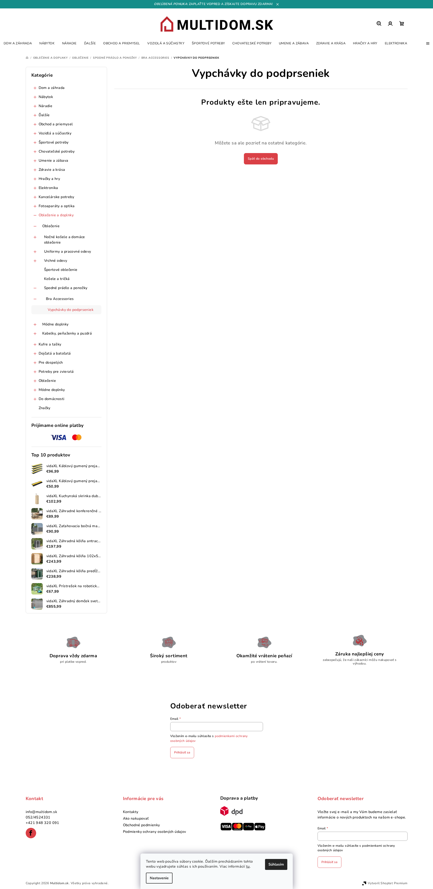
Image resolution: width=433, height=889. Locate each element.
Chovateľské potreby (57, 151)
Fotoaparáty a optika (57, 206)
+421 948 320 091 (42, 822)
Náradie (46, 105)
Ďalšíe (44, 115)
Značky (44, 408)
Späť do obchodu (261, 158)
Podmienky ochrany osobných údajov (154, 831)
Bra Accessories (60, 298)
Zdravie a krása (52, 169)
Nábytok (46, 96)
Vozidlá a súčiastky (55, 133)
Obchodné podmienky (141, 825)
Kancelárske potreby (56, 196)
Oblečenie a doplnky (56, 215)
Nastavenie (159, 878)
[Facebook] (31, 833)
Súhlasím (276, 864)
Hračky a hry (49, 178)
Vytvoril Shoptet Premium (388, 883)
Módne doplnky (55, 324)
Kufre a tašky (50, 344)
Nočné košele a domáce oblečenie (64, 239)
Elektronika (48, 187)
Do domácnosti (52, 398)
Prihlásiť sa (182, 752)
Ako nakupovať (136, 818)
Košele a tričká (57, 278)
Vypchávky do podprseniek (71, 309)
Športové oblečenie (61, 269)
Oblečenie (51, 226)
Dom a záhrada (52, 87)
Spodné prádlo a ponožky (66, 287)
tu (248, 866)
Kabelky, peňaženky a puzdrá (67, 333)
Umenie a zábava (53, 160)
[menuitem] (17, 43)
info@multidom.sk (41, 811)
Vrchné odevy (55, 260)
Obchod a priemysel (56, 124)
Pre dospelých (51, 362)
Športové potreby (54, 142)
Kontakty (130, 811)
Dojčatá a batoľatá (55, 353)
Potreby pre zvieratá (56, 371)
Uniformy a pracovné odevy (67, 251)
